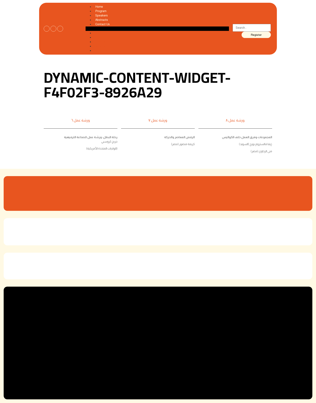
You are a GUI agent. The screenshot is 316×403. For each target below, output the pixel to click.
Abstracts (99, 46)
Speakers (99, 41)
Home (97, 33)
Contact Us (102, 24)
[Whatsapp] (60, 29)
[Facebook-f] (47, 29)
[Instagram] (53, 29)
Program (98, 37)
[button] (157, 28)
